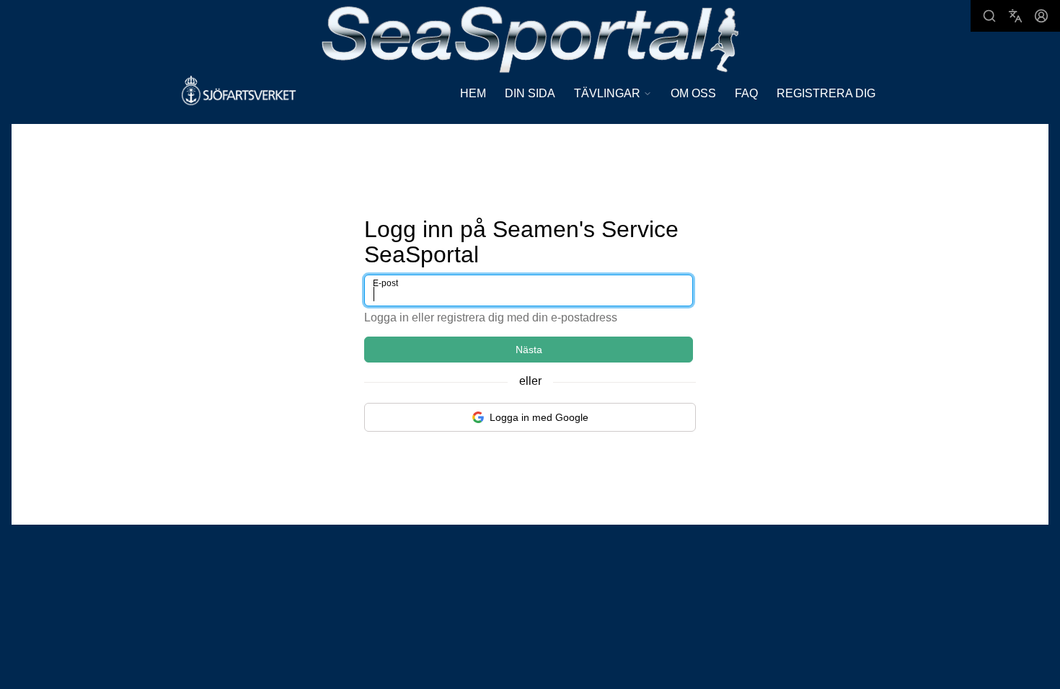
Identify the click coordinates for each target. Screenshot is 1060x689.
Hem (473, 93)
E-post (385, 283)
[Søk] (989, 16)
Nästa (529, 349)
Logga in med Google (539, 417)
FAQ (746, 93)
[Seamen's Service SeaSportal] (530, 38)
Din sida (530, 93)
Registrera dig (826, 93)
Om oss (693, 93)
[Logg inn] (1041, 16)
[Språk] (1015, 16)
